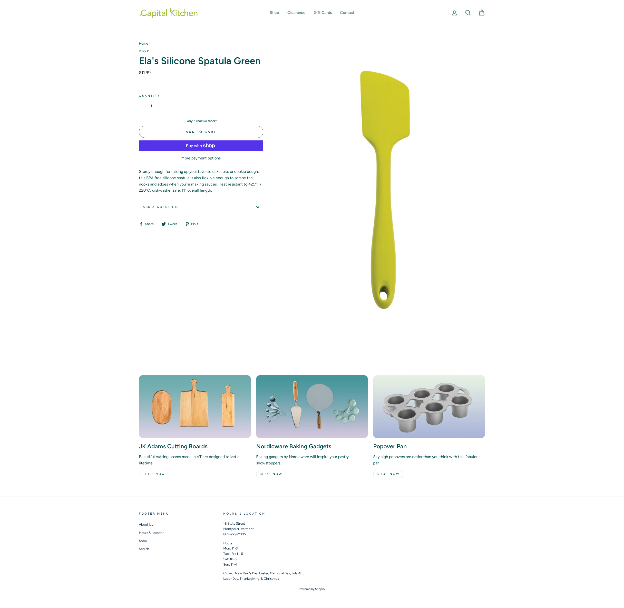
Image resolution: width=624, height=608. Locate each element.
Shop (274, 12)
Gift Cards (323, 12)
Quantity (149, 96)
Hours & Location (152, 533)
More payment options (201, 158)
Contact (347, 12)
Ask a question (160, 207)
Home (143, 43)
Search (144, 549)
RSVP (144, 51)
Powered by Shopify (312, 589)
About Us (146, 524)
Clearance (296, 12)
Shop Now (154, 474)
